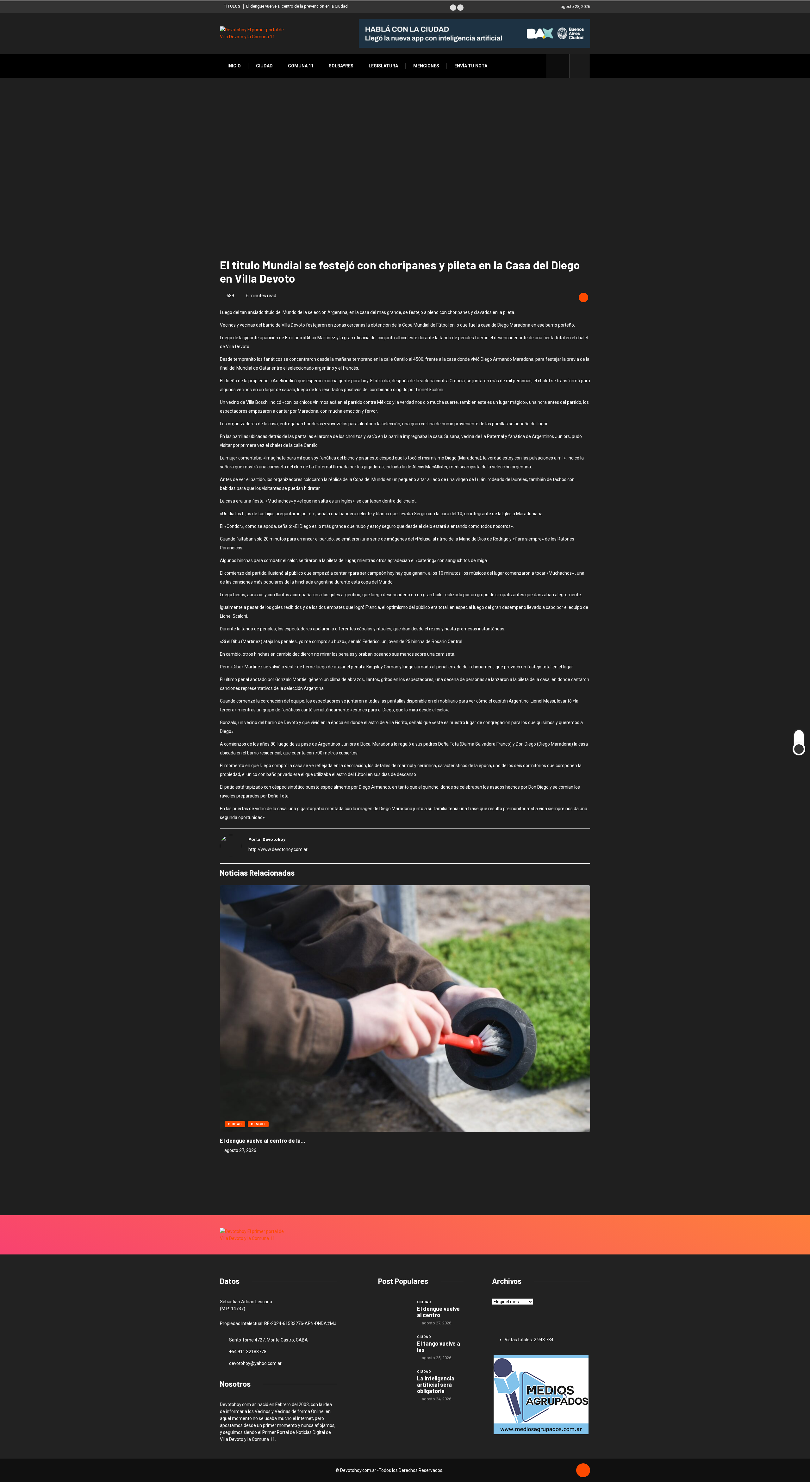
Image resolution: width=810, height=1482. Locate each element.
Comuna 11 (301, 65)
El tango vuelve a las (438, 1346)
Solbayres (341, 65)
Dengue (258, 1124)
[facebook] (561, 65)
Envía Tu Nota (470, 65)
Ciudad (264, 65)
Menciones (426, 65)
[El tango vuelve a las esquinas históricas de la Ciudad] (394, 1346)
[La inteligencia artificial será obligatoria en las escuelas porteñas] (394, 1381)
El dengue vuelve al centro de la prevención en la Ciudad (297, 6)
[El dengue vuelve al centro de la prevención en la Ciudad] (394, 1311)
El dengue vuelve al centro (438, 1311)
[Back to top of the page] (583, 1470)
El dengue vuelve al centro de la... (262, 1140)
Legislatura (383, 65)
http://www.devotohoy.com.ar (278, 849)
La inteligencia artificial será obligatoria (435, 1384)
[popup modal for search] (580, 66)
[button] (453, 7)
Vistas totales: (519, 1339)
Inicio (234, 65)
